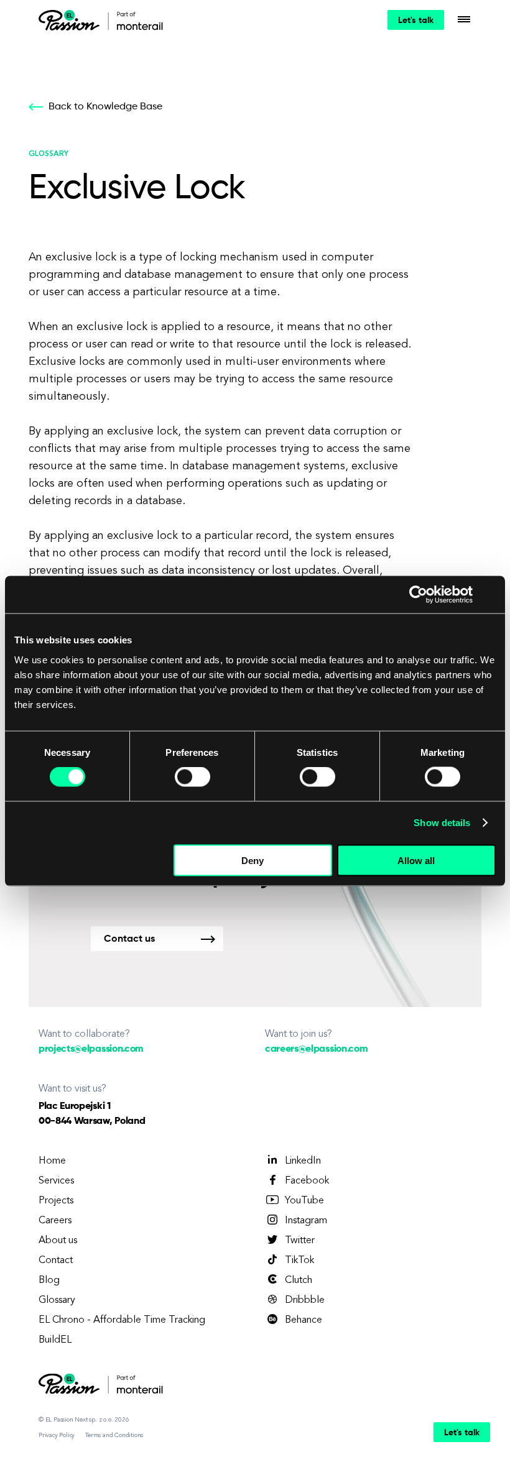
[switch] (192, 777)
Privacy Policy (57, 1435)
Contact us (129, 939)
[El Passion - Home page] (72, 20)
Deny (252, 860)
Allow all (416, 860)
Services (56, 1181)
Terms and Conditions (114, 1435)
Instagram (306, 1221)
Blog (49, 1280)
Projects (56, 1201)
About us (58, 1241)
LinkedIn (303, 1161)
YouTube (304, 1201)
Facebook (307, 1181)
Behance (303, 1320)
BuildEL (55, 1340)
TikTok (299, 1261)
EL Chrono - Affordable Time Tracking (122, 1320)
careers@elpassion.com (316, 1049)
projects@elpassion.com (91, 1049)
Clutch (298, 1280)
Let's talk (416, 20)
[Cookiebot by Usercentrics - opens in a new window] (418, 595)
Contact (56, 1261)
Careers (55, 1221)
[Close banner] (491, 595)
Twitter (300, 1241)
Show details (442, 822)
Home (52, 1161)
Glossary (57, 1300)
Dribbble (305, 1300)
